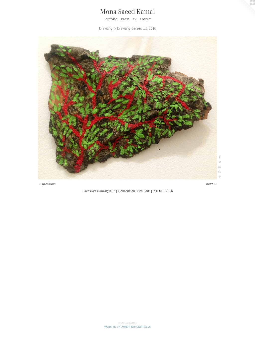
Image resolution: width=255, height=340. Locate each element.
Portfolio (110, 19)
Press (125, 19)
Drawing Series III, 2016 (136, 28)
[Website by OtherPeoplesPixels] (245, 10)
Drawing (106, 28)
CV (134, 19)
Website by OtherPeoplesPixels (127, 326)
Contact (146, 19)
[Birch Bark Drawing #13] (127, 107)
